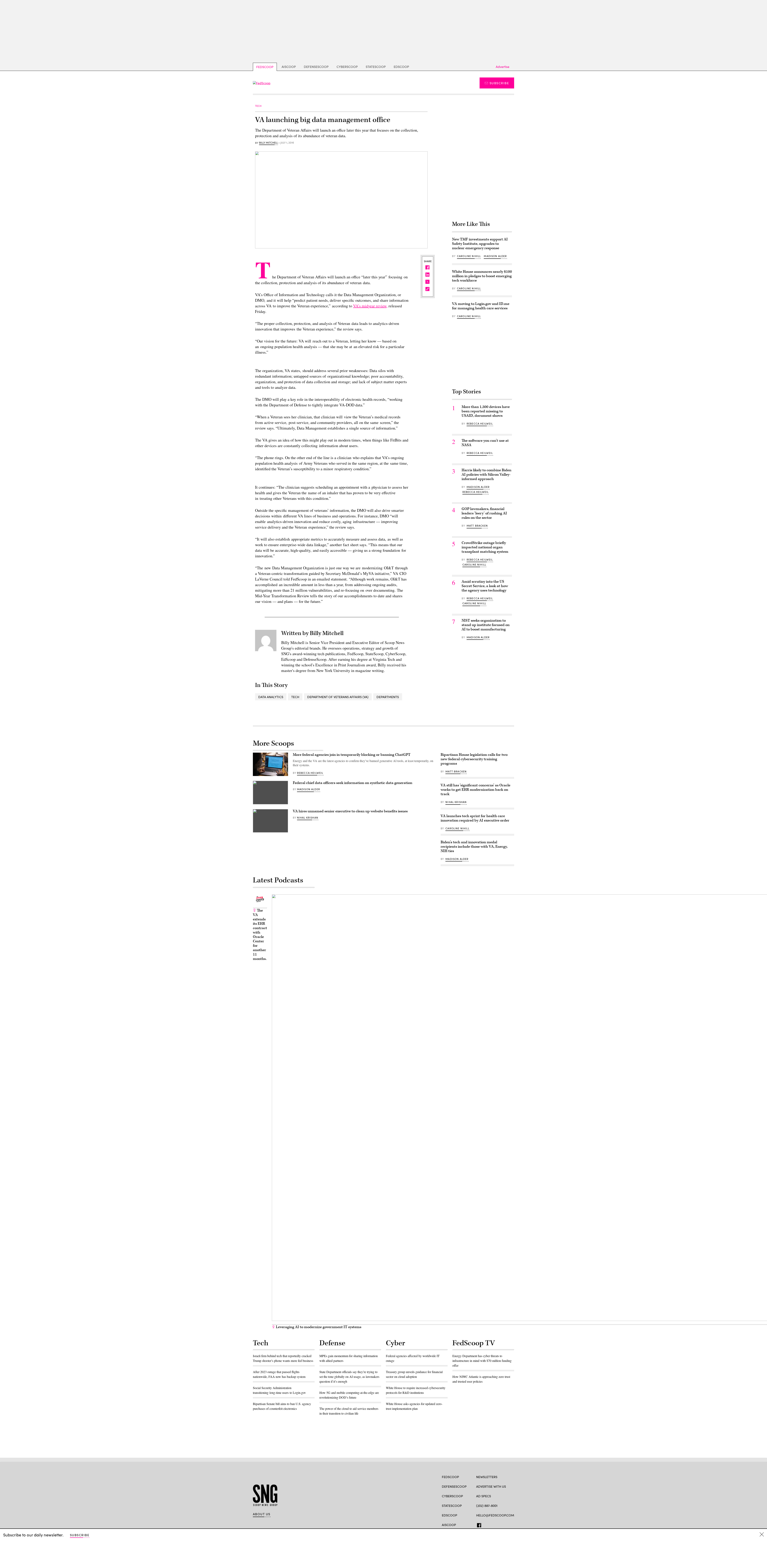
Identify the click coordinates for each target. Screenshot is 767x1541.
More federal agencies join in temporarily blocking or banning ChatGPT (351, 754)
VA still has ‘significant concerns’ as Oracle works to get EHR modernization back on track (475, 790)
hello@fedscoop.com (495, 1515)
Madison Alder (495, 256)
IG (500, 1524)
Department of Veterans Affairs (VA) (338, 697)
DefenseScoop (316, 66)
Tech (295, 697)
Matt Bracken (477, 525)
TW (486, 1524)
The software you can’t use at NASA (485, 443)
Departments (388, 697)
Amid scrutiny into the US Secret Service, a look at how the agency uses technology (485, 586)
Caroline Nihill (469, 256)
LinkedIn (494, 1524)
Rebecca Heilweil (480, 423)
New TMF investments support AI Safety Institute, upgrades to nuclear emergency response (480, 244)
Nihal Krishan (307, 817)
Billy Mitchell (268, 142)
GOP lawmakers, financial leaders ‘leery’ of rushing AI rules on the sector (484, 513)
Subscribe (499, 83)
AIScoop (289, 66)
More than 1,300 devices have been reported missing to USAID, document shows (486, 411)
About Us (261, 1514)
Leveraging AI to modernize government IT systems (318, 1327)
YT (508, 1524)
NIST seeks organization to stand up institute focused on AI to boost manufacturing (486, 625)
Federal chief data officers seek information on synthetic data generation (352, 782)
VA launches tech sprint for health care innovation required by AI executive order (475, 818)
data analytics (270, 697)
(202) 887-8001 (487, 1505)
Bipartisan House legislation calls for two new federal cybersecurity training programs (474, 759)
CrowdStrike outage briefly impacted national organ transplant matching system (485, 547)
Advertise (502, 66)
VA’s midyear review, (370, 306)
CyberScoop (347, 66)
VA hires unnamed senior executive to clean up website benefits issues (350, 811)
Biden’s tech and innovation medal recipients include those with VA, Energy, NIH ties (474, 846)
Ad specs (483, 1496)
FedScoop (264, 67)
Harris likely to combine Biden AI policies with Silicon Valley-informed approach (486, 474)
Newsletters (486, 1477)
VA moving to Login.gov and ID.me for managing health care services (480, 306)
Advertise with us (491, 1486)
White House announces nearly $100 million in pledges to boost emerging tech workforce (482, 276)
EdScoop (401, 66)
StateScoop (376, 66)
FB (478, 1524)
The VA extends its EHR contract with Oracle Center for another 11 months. (260, 934)
